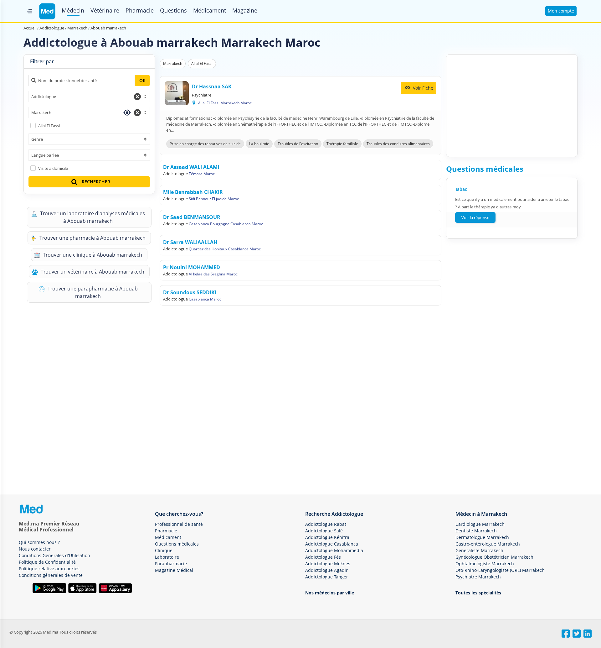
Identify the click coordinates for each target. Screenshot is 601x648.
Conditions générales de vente (51, 575)
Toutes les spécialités (478, 593)
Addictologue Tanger (326, 577)
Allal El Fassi (49, 125)
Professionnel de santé (179, 524)
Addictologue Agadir (326, 570)
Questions (173, 10)
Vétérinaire (104, 10)
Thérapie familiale (342, 143)
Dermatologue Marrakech (482, 537)
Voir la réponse (475, 217)
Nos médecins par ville (329, 593)
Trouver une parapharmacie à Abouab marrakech (92, 292)
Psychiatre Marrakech (478, 577)
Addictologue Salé (324, 531)
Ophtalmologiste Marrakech (484, 564)
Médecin (73, 10)
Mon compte (561, 11)
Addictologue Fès (323, 557)
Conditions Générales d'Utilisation (54, 555)
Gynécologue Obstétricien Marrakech (494, 557)
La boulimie (259, 143)
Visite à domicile (53, 168)
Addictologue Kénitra (327, 537)
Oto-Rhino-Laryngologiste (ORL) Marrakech (500, 570)
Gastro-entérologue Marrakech (487, 544)
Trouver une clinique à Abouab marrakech (92, 254)
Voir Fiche (422, 88)
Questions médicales (177, 544)
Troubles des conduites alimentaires (398, 143)
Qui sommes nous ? (39, 542)
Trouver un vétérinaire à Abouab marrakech (91, 271)
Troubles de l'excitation (298, 143)
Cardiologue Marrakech (480, 524)
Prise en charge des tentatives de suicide (205, 143)
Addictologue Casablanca (331, 544)
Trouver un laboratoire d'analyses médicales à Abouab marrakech (92, 217)
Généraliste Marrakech (479, 550)
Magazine (244, 10)
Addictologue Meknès (327, 564)
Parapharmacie (171, 564)
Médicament (209, 10)
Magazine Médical (174, 570)
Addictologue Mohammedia (334, 550)
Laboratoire (167, 557)
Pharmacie (140, 10)
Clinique (163, 550)
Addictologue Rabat (325, 524)
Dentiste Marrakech (476, 531)
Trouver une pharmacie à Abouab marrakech (92, 237)
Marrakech (172, 63)
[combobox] (89, 96)
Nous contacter (35, 549)
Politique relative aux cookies (49, 569)
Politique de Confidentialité (47, 562)
